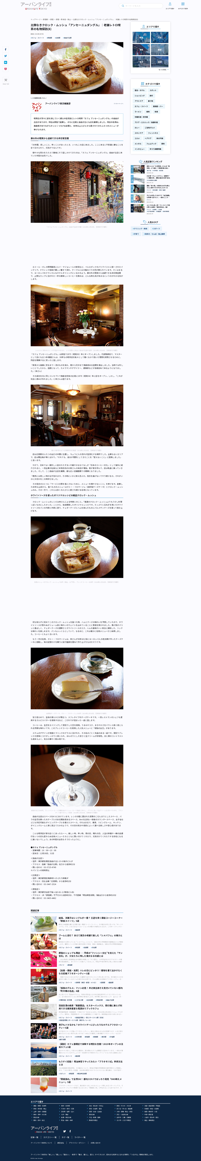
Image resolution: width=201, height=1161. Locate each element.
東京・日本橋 (65, 1106)
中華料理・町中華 (141, 117)
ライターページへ (118, 103)
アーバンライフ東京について (41, 1143)
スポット (153, 90)
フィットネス (153, 133)
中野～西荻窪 (148, 1114)
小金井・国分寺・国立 (151, 1117)
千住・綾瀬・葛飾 (94, 1117)
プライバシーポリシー (77, 1143)
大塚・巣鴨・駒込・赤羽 (124, 1111)
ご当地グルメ (150, 127)
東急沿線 (92, 1114)
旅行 (151, 95)
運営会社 (60, 1143)
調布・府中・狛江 (39, 1120)
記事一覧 (34, 1137)
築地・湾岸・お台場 (40, 1114)
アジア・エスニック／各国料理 (146, 122)
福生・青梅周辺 (149, 1120)
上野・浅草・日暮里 (40, 1111)
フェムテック (151, 143)
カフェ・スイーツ (141, 106)
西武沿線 (36, 1117)
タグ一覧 (65, 1137)
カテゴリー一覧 (50, 1137)
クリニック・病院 (140, 228)
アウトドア (139, 101)
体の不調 (159, 138)
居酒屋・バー (158, 106)
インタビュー (140, 149)
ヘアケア (148, 138)
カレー (137, 127)
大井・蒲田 (64, 1114)
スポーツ (156, 228)
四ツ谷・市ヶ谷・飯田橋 (124, 1109)
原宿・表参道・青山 (63, 19)
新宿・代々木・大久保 (124, 1106)
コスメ (137, 138)
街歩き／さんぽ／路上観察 (155, 234)
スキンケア (139, 133)
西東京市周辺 (93, 1120)
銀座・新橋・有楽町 (40, 1106)
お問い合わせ (95, 1143)
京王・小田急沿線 (122, 1114)
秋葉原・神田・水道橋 (151, 1109)
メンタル (138, 143)
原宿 (52, 19)
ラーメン (138, 111)
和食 (156, 111)
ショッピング (140, 95)
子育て (136, 234)
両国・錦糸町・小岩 (150, 1111)
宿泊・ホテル (140, 90)
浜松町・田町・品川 (67, 1111)
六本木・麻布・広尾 (67, 1109)
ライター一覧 (79, 1137)
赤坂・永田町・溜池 (95, 1109)
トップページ (36, 19)
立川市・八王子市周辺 (124, 1120)
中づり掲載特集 (155, 149)
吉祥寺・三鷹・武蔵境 (124, 1117)
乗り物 (150, 101)
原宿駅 (45, 19)
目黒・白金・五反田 (95, 1111)
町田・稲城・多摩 (67, 1120)
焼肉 (148, 111)
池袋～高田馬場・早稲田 (152, 1106)
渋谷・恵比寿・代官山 (96, 1106)
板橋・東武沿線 (66, 1117)
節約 (163, 143)
